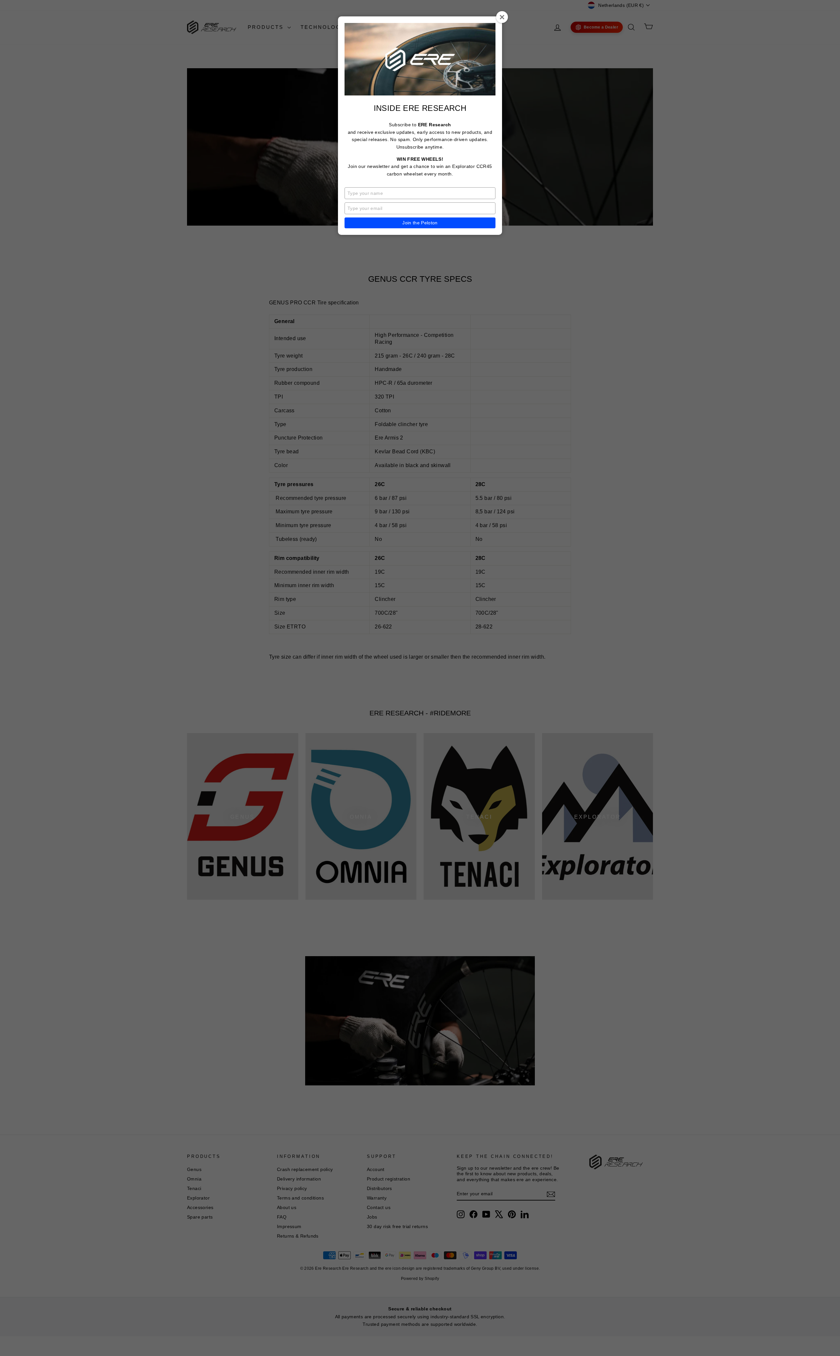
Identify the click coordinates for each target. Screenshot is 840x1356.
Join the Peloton (420, 222)
